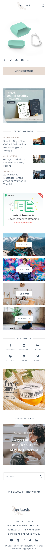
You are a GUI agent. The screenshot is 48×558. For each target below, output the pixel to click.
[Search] (41, 476)
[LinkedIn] (36, 540)
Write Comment (24, 71)
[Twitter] (10, 60)
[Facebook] (4, 60)
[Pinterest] (16, 60)
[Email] (22, 60)
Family (17, 433)
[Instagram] (11, 540)
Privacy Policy (12, 546)
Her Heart (28, 433)
